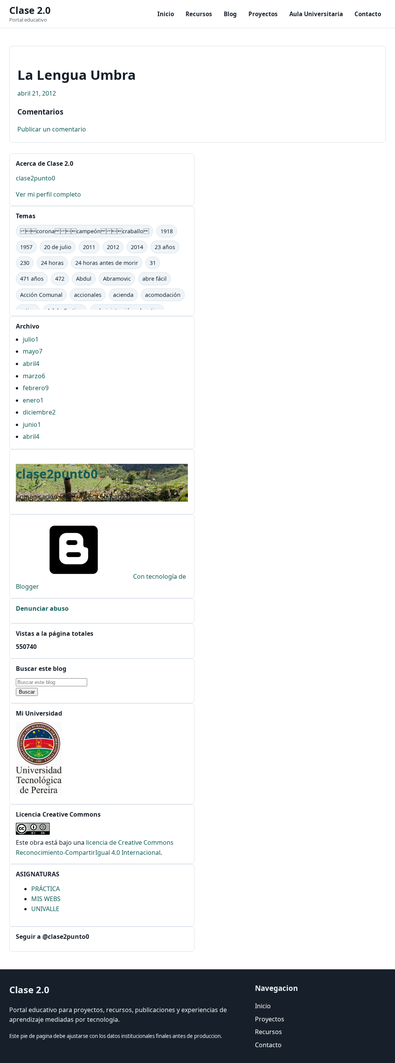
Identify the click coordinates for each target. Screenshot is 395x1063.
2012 (113, 247)
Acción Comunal (41, 294)
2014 (137, 247)
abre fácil (154, 278)
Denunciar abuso (42, 608)
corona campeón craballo (84, 231)
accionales (87, 294)
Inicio (165, 14)
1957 (26, 247)
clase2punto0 (35, 178)
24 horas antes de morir (106, 262)
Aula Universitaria (316, 14)
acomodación (163, 294)
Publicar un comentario (51, 129)
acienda (123, 294)
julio (31, 339)
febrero (36, 388)
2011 (89, 247)
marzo (34, 376)
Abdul (83, 278)
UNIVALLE (45, 909)
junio (32, 424)
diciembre (39, 412)
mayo (32, 351)
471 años (32, 278)
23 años (165, 247)
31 (153, 262)
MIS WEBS (46, 899)
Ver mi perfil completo (48, 194)
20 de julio (57, 247)
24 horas (52, 262)
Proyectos (263, 14)
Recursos (199, 14)
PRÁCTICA (45, 888)
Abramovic (117, 278)
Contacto (367, 14)
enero (33, 400)
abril (31, 363)
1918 (166, 231)
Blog (230, 14)
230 (24, 262)
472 (59, 278)
